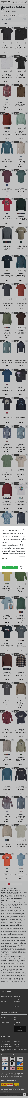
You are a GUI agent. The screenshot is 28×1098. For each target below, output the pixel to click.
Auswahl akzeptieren (22, 567)
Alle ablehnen (14, 567)
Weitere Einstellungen (7, 562)
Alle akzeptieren (6, 567)
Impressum (4, 553)
